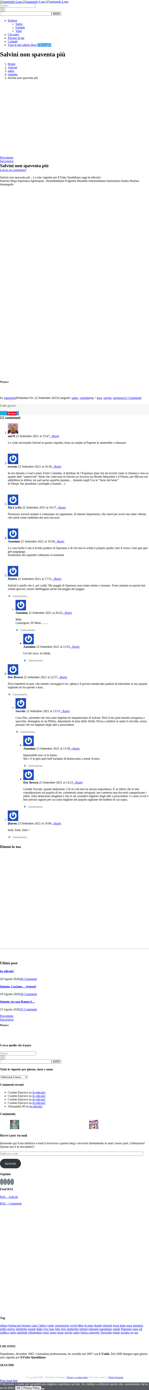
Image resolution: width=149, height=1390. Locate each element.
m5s (63, 1329)
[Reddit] (2, 413)
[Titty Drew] (93, 1124)
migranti (93, 1329)
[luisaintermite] (44, 1124)
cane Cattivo (39, 1325)
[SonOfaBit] (64, 1124)
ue (131, 1332)
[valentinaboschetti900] (74, 1124)
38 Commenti (28, 994)
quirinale (22, 1332)
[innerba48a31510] (83, 1124)
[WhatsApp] (5, 413)
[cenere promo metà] (36, 117)
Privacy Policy (31, 1388)
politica (4, 1332)
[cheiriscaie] (34, 1124)
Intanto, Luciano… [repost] (18, 986)
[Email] (18, 413)
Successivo (7, 161)
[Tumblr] (6, 413)
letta (57, 1329)
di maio (88, 1325)
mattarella (73, 1329)
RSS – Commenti (11, 1203)
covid (73, 1325)
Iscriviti (10, 1163)
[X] (1, 413)
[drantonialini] (24, 1124)
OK (18, 1388)
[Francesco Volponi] (4, 1124)
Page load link (8, 1380)
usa (136, 1332)
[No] (42, 1388)
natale (116, 1329)
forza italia (119, 1325)
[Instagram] (5, 1182)
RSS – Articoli (9, 1197)
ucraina (125, 1332)
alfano (4, 1325)
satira (75, 398)
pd (140, 1329)
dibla (80, 1325)
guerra (11, 1329)
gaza (129, 1325)
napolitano (105, 1329)
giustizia (138, 1325)
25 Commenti (28, 1009)
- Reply (54, 436)
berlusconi (14, 1325)
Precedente (6, 157)
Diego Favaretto (116, 1377)
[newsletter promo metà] (36, 154)
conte (50, 1325)
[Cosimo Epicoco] (54, 1124)
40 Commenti (28, 979)
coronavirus (62, 1325)
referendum (35, 1332)
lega (99, 398)
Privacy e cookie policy (77, 1377)
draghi (98, 1325)
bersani (26, 1325)
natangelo (10, 398)
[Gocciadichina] (14, 1124)
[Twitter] (8, 1182)
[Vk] (17, 413)
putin (13, 1332)
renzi (46, 1332)
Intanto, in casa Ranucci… (17, 1001)
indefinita (21, 1329)
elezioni (107, 1325)
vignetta (84, 398)
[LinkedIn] (4, 413)
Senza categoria (90, 1332)
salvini (107, 398)
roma (53, 1332)
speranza (118, 398)
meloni (83, 1329)
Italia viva (42, 1329)
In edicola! (7, 971)
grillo (3, 1329)
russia (60, 1332)
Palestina (126, 1329)
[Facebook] (0, 413)
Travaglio (106, 1332)
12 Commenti (132, 398)
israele (32, 1329)
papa (135, 1329)
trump (116, 1332)
